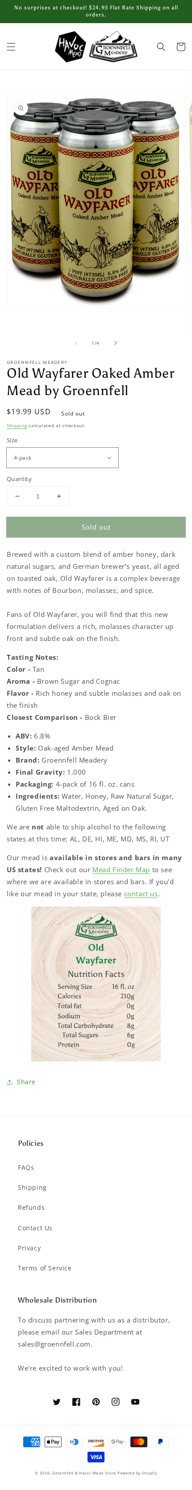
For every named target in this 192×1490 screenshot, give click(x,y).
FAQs (26, 1167)
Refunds (31, 1207)
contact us (141, 893)
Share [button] (26, 1082)
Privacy (29, 1248)
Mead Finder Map (121, 869)
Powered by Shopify (137, 1472)
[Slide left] (76, 343)
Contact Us (35, 1228)
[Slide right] (115, 343)
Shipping (17, 425)
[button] (11, 47)
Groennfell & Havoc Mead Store (84, 1472)
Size (12, 440)
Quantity (19, 479)
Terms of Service (45, 1268)
